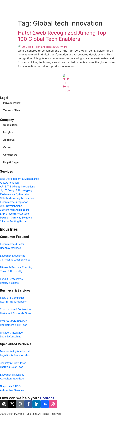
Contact (47, 398)
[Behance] (45, 404)
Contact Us (10, 154)
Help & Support (12, 162)
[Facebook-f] (28, 404)
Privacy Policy (11, 103)
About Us (9, 139)
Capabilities (10, 125)
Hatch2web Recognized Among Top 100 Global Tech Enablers (62, 36)
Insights (8, 132)
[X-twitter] (12, 404)
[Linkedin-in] (36, 404)
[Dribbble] (53, 404)
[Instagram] (4, 404)
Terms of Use (11, 110)
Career (7, 147)
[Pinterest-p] (20, 404)
